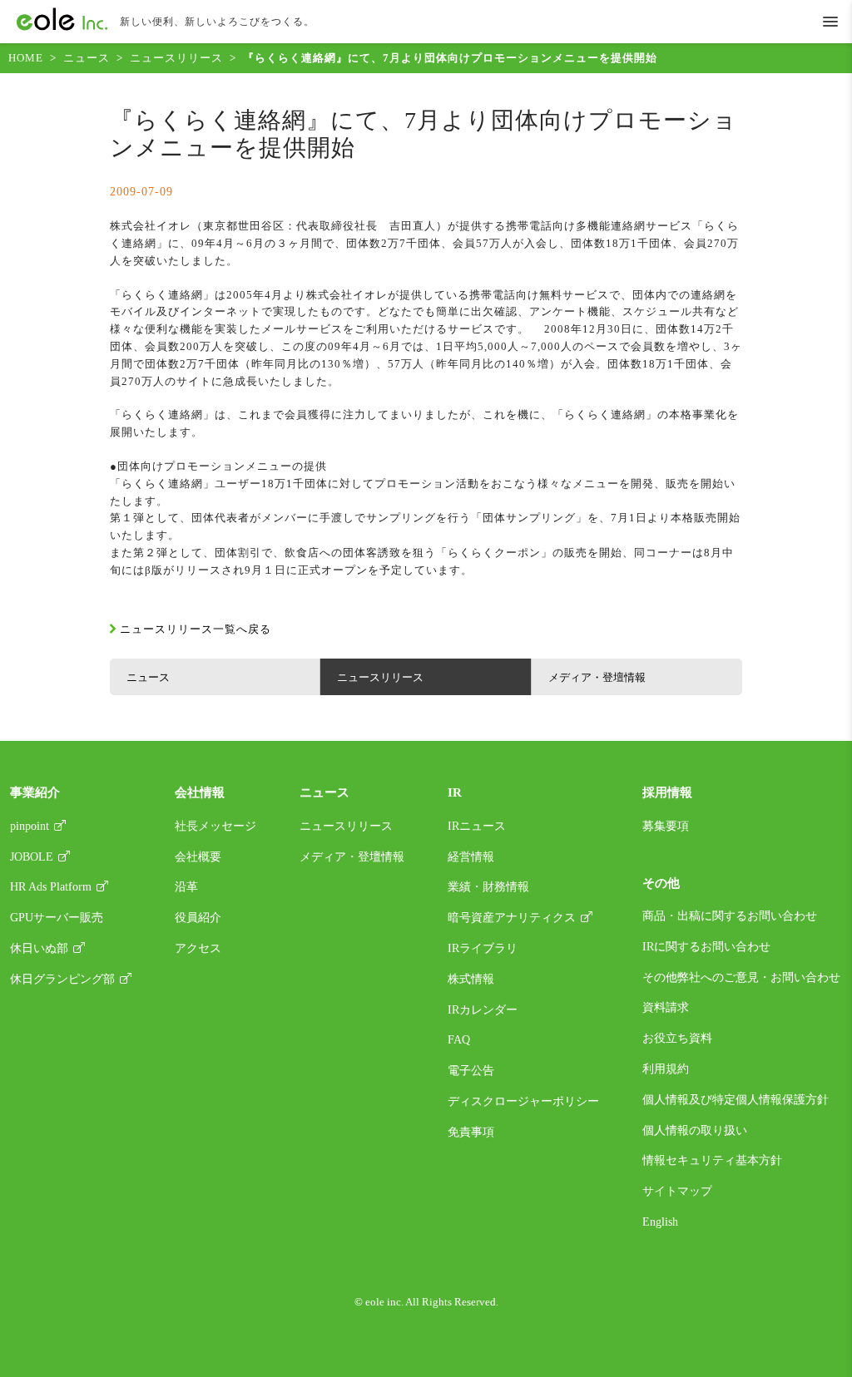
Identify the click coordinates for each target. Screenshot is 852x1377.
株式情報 (471, 979)
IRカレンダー (483, 1010)
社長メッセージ (215, 826)
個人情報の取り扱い (694, 1130)
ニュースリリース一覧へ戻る (195, 629)
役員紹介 (198, 917)
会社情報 (200, 792)
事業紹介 (35, 792)
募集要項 (665, 826)
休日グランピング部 (62, 979)
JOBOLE (31, 857)
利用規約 (665, 1069)
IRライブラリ (483, 948)
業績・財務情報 (488, 887)
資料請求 (665, 1007)
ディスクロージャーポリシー (523, 1101)
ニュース (86, 58)
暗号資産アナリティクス (512, 917)
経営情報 (471, 857)
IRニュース (477, 826)
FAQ (459, 1040)
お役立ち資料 (677, 1038)
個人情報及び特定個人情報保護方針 (735, 1099)
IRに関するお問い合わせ (706, 946)
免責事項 (471, 1132)
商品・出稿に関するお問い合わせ (729, 916)
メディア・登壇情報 (597, 677)
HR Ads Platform (51, 887)
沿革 (186, 887)
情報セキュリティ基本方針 (712, 1160)
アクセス (198, 948)
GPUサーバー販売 (56, 917)
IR (455, 792)
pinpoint (29, 826)
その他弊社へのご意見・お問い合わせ (741, 977)
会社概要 (198, 857)
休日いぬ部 (39, 948)
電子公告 (471, 1070)
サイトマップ (677, 1191)
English (660, 1222)
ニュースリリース (176, 58)
